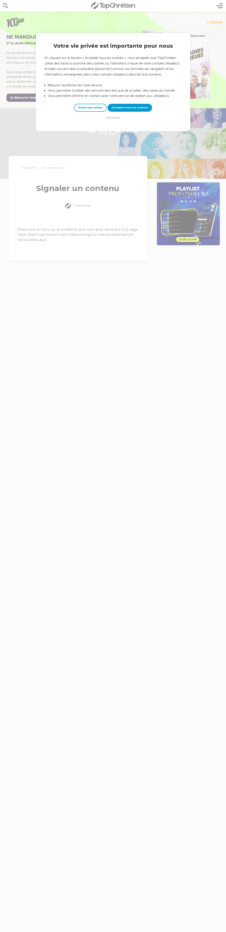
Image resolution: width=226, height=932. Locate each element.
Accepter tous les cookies (130, 107)
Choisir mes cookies (90, 107)
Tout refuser (113, 117)
